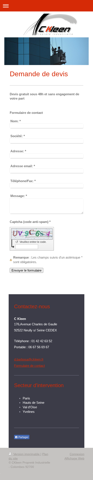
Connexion (77, 454)
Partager (23, 437)
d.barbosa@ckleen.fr (28, 359)
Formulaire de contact (29, 365)
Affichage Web (74, 458)
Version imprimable (26, 454)
